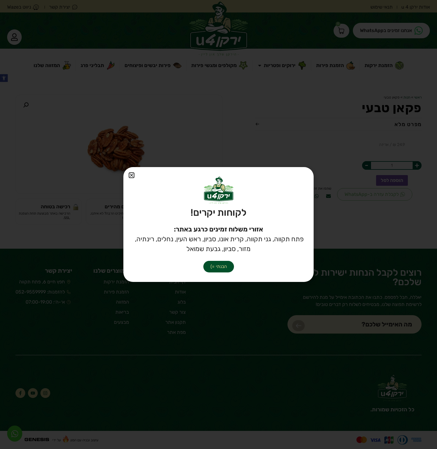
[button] (131, 175)
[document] (218, 224)
